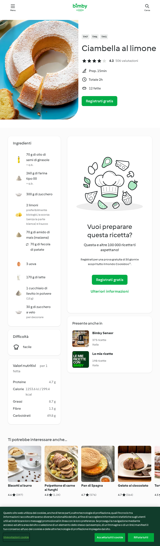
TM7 (85, 36)
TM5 (104, 36)
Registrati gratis (99, 101)
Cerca (147, 10)
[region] (80, 526)
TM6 (95, 36)
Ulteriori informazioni (110, 291)
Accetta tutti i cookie (110, 537)
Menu (13, 10)
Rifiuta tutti (141, 537)
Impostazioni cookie (16, 537)
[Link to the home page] (80, 7)
